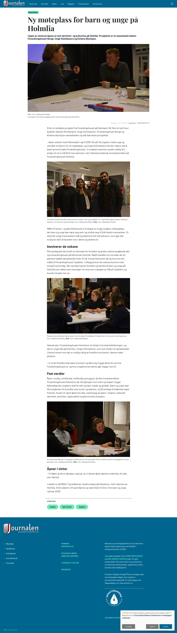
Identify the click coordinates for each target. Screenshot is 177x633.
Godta (165, 627)
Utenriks (44, 4)
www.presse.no (126, 583)
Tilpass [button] (128, 627)
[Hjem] (14, 4)
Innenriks (33, 4)
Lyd (62, 4)
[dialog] (147, 620)
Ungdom (82, 507)
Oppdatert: (133, 123)
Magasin (71, 4)
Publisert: (114, 123)
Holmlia (52, 507)
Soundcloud (11, 558)
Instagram (11, 553)
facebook (10, 548)
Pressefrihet (83, 4)
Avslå (152, 627)
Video (54, 4)
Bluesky (9, 543)
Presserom (97, 4)
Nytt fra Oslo (67, 507)
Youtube (10, 563)
